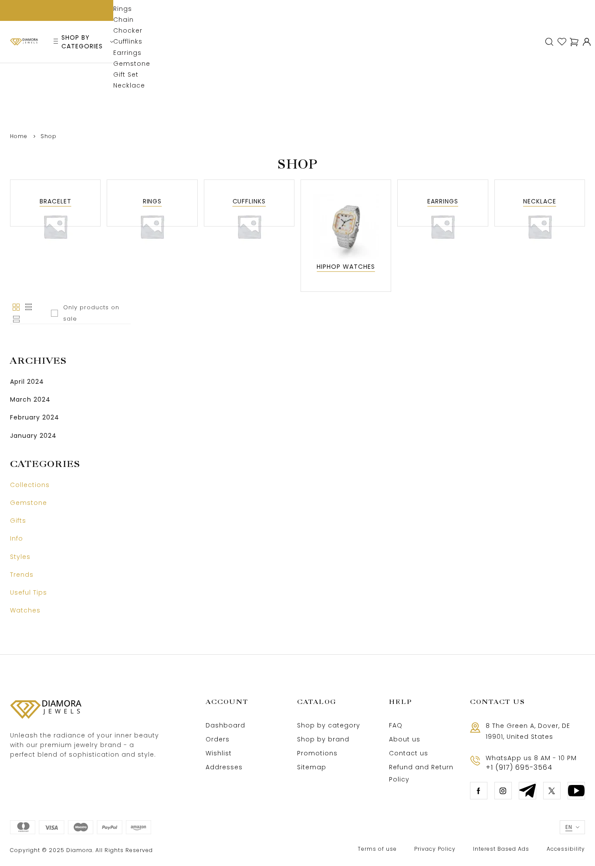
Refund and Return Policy (421, 773)
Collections (30, 484)
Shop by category (328, 725)
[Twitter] (552, 790)
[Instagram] (503, 790)
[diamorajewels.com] (24, 41)
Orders (218, 739)
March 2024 (30, 399)
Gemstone (28, 502)
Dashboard (225, 725)
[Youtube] (576, 790)
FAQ (395, 725)
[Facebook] (478, 790)
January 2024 (33, 435)
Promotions (317, 753)
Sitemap (311, 767)
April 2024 (27, 381)
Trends (22, 574)
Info (16, 538)
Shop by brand (323, 739)
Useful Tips (28, 592)
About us (404, 739)
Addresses (224, 767)
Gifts (18, 520)
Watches (25, 610)
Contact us (408, 753)
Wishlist (219, 753)
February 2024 (34, 417)
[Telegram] (527, 790)
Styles (20, 556)
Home (18, 136)
